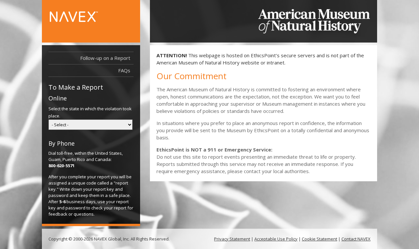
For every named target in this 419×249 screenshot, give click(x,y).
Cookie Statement (319, 239)
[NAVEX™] (84, 19)
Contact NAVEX (356, 239)
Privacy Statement (232, 239)
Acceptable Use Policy (276, 239)
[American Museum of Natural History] (314, 21)
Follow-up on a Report (105, 58)
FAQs (124, 70)
